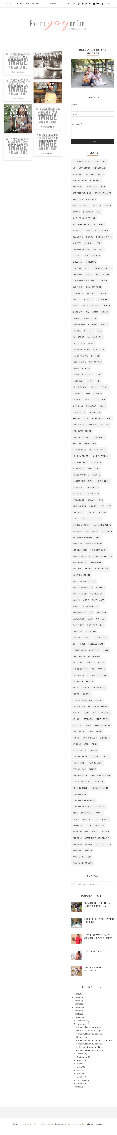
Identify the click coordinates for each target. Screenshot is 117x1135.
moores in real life (83, 587)
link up (90, 512)
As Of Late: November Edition (47, 138)
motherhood (80, 594)
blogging (78, 237)
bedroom (88, 212)
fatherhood (79, 362)
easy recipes (79, 324)
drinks (104, 312)
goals (102, 406)
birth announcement (84, 218)
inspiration (93, 487)
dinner (106, 306)
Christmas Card (81, 268)
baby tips (91, 199)
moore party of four (84, 581)
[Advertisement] (33, 69)
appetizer (78, 174)
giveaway (91, 406)
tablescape (78, 763)
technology (79, 769)
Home (9, 3)
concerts (78, 293)
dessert (95, 306)
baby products (103, 193)
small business (102, 725)
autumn (90, 174)
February (81, 1080)
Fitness (94, 387)
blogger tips (101, 230)
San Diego (105, 713)
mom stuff (95, 562)
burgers (77, 243)
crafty (76, 299)
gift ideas (78, 406)
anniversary (99, 168)
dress (95, 312)
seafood (88, 719)
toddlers (101, 807)
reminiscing (79, 706)
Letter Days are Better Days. (47, 56)
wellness (77, 844)
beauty (76, 212)
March (80, 1077)
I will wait (78, 487)
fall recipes (79, 343)
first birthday (80, 387)
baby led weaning (82, 193)
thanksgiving (80, 775)
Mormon (100, 587)
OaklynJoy (78, 625)
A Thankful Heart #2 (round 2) (47, 111)
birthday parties (81, 224)
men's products (94, 544)
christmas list (102, 274)
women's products (83, 863)
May (79, 1070)
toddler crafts (100, 788)
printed (90, 681)
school (77, 719)
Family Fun (98, 349)
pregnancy (78, 675)
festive (89, 381)
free (88, 393)
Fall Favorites (95, 337)
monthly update (81, 575)
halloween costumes (99, 425)
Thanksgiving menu (100, 775)
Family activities (81, 349)
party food (79, 656)
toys (75, 813)
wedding (77, 838)
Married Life (92, 531)
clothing (78, 287)
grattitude (95, 412)
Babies (101, 174)
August (80, 1060)
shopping (78, 725)
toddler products (82, 807)
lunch (84, 518)
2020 (77, 994)
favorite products (83, 374)
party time (78, 663)
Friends (76, 399)
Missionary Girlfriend (100, 556)
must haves (98, 600)
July (78, 1063)
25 (24, 130)
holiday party (80, 462)
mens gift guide (98, 550)
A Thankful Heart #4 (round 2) (18, 56)
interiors (77, 493)
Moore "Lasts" (47, 86)
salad (86, 713)
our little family (82, 637)
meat (98, 537)
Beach (107, 205)
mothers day (97, 594)
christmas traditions (84, 281)
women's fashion (82, 857)
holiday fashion (100, 456)
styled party (79, 750)
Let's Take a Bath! (95, 951)
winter (88, 844)
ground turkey (81, 418)
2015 (77, 1010)
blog (88, 230)
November (82, 1024)
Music (86, 600)
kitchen (93, 506)
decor (85, 306)
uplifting (78, 825)
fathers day (95, 362)
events (104, 324)
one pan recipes (95, 625)
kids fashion (79, 506)
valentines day (80, 832)
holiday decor (80, 456)
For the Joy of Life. (28, 1124)
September (82, 1057)
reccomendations (82, 700)
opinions (77, 631)
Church (103, 281)
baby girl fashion (95, 187)
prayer (101, 669)
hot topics (94, 468)
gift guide (100, 399)
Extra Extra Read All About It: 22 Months (17, 111)
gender (87, 399)
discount (78, 312)
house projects (81, 475)
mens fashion (80, 550)
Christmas (90, 262)
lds (102, 506)
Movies (76, 600)
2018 (77, 1001)
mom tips (77, 569)
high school (79, 450)
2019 (77, 997)
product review (81, 688)
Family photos (80, 356)
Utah (88, 825)
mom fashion (79, 562)
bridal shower (104, 237)
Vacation (100, 825)
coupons (102, 293)
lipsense (102, 512)
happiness (99, 437)
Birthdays (99, 224)
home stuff (79, 468)
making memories (81, 525)
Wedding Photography (97, 838)
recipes (98, 700)
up (96, 819)
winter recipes (103, 844)
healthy (77, 443)
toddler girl (79, 794)
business (88, 243)
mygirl (76, 606)
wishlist (77, 850)
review (76, 713)
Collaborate (52, 3)
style (94, 744)
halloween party (82, 437)
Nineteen (100, 619)
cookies (90, 293)
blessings (78, 230)
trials (76, 819)
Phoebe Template (46, 1124)
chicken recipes (92, 255)
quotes (86, 694)
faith (91, 331)
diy (87, 312)
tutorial (87, 819)
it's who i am (92, 493)
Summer (93, 750)
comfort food (94, 287)
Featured (77, 381)
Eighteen (93, 324)
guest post (98, 418)
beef (98, 212)
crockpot (88, 299)
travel (99, 813)
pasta (101, 663)
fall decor (78, 337)
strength (105, 738)
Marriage (77, 531)
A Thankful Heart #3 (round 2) (18, 83)
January (80, 1083)
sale (94, 713)
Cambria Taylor (81, 249)
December (82, 1020)
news (90, 619)
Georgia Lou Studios (76, 1124)
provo (76, 694)
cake (99, 243)
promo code (99, 688)
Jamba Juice (78, 500)
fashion (95, 356)
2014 (77, 1014)
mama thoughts (102, 525)
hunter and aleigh (83, 481)
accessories (101, 162)
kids (101, 500)
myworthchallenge (83, 612)
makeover (96, 518)
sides (88, 725)
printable (78, 681)
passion (91, 663)
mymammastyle (90, 606)
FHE (97, 381)
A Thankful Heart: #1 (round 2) (18, 141)
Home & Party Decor (28, 3)
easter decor (89, 318)
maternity (106, 531)
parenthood (79, 650)
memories (77, 544)
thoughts (98, 781)
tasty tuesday (95, 763)
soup (90, 731)
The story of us (81, 781)
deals (75, 306)
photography (80, 669)
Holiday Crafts (97, 450)
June (79, 1067)
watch (105, 832)
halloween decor (82, 431)
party (106, 650)
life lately (78, 512)
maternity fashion (82, 537)
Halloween (78, 425)
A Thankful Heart (82, 162)
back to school (81, 205)
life (109, 506)
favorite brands (81, 368)
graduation (79, 412)
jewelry (91, 500)
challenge (98, 249)
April (79, 1073)
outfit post (79, 644)
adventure (84, 168)
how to (96, 475)
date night (103, 299)
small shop (78, 731)
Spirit (99, 731)
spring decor (90, 738)
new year (101, 612)
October (81, 1053)
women (88, 850)
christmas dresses (101, 268)
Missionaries (79, 556)
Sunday (96, 756)
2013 (77, 1017)
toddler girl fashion (84, 800)
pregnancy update (97, 675)
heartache (90, 443)
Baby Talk (78, 199)
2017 (77, 1004)
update (104, 819)
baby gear (95, 180)
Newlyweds (78, 619)
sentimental (102, 719)
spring (76, 738)
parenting (94, 650)
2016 (77, 1007)
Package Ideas (95, 644)
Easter (76, 318)
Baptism (97, 205)
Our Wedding (101, 637)
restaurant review (98, 706)
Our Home (90, 631)
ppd (92, 669)
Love (75, 518)
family (91, 343)
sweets (106, 756)
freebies (97, 393)
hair (109, 418)
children (77, 262)
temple (92, 769)
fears (98, 374)
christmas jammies (82, 274)
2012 (77, 1087)
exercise (77, 331)
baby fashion (80, 180)
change (77, 255)
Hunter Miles (102, 481)
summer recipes (80, 756)
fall (99, 331)
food (104, 387)
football (78, 393)
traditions (86, 813)
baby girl (78, 187)
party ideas (94, 656)
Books (89, 237)
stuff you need (81, 744)
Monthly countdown (97, 569)
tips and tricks (80, 788)
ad (74, 168)
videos (95, 832)
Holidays (96, 462)
